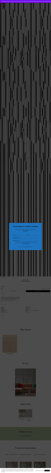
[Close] (40, 224)
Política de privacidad (26, 243)
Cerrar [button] (48, 1)
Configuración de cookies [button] (39, 470)
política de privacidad (30, 246)
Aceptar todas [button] (47, 470)
